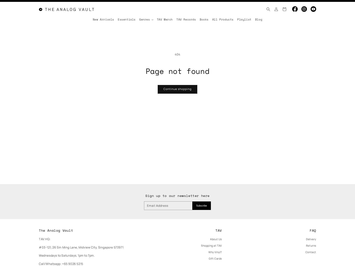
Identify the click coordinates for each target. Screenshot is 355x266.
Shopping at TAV (211, 245)
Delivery (311, 239)
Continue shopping (177, 89)
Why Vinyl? (215, 252)
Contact (310, 252)
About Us (216, 239)
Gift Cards (215, 258)
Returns (311, 245)
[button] (267, 9)
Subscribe (201, 205)
